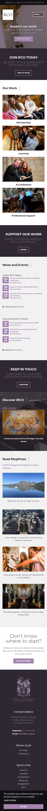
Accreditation (23, 777)
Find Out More (15, 283)
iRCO (23, 787)
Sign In (19, 2)
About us (24, 770)
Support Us (9, 2)
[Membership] (23, 107)
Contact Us (39, 2)
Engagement (23, 784)
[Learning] (23, 138)
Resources (23, 780)
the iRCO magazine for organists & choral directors (20, 466)
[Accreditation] (23, 169)
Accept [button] (23, 806)
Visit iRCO (28, 2)
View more (14, 307)
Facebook (24, 754)
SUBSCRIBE (23, 385)
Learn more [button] (10, 800)
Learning (23, 773)
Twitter (24, 750)
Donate (23, 250)
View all (13, 350)
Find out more (23, 39)
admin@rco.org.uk (26, 734)
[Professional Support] (23, 200)
